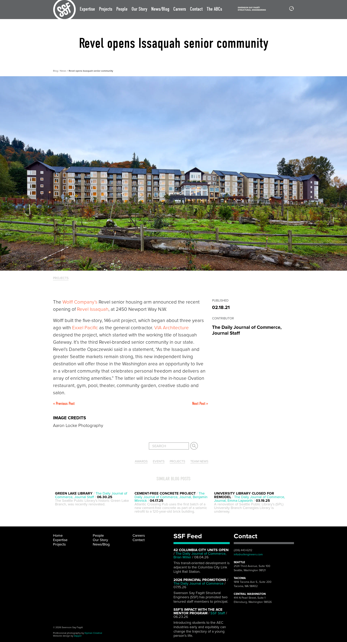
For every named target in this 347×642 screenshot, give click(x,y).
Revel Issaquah (92, 309)
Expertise (87, 9)
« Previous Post (64, 403)
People (122, 9)
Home (58, 535)
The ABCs (214, 9)
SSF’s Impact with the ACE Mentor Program (198, 611)
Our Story (139, 9)
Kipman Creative (93, 633)
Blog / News (60, 70)
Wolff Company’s (79, 302)
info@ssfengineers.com (248, 554)
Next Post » (200, 403)
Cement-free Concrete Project (165, 493)
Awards (141, 461)
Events (158, 461)
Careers (179, 9)
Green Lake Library (74, 493)
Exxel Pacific (85, 328)
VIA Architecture (171, 328)
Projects (105, 9)
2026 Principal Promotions (200, 580)
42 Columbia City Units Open (201, 550)
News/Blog (160, 9)
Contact (196, 9)
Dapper (78, 635)
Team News (199, 461)
